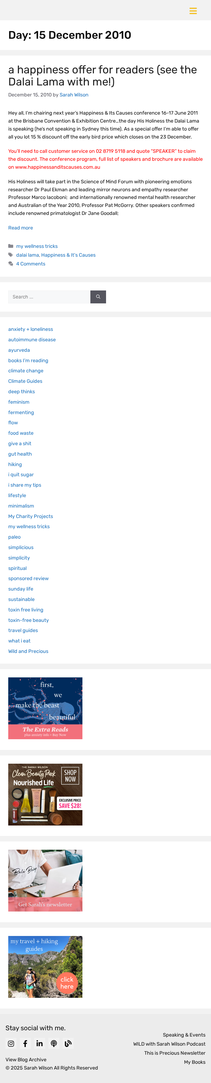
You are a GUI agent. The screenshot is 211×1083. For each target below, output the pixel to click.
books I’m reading (28, 361)
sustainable (21, 599)
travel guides (23, 630)
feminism (18, 402)
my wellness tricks (37, 246)
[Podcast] (53, 1043)
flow (13, 423)
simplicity (19, 558)
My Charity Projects (30, 516)
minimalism (21, 506)
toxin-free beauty (28, 620)
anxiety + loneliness (30, 329)
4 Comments (30, 264)
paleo (14, 537)
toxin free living (25, 610)
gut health (20, 454)
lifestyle (17, 495)
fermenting (21, 412)
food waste (21, 433)
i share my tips (24, 485)
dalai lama (27, 255)
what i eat (19, 641)
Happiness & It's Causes (68, 255)
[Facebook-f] (25, 1043)
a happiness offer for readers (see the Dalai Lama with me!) (102, 75)
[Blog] (68, 1043)
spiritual (17, 568)
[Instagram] (10, 1043)
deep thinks (21, 392)
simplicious (21, 547)
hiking (15, 464)
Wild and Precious (28, 651)
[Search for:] (49, 297)
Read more (20, 228)
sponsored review (28, 578)
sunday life (20, 589)
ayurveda (19, 350)
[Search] (98, 297)
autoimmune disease (32, 340)
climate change (25, 371)
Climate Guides (25, 381)
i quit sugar (21, 475)
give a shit (19, 444)
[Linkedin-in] (39, 1043)
